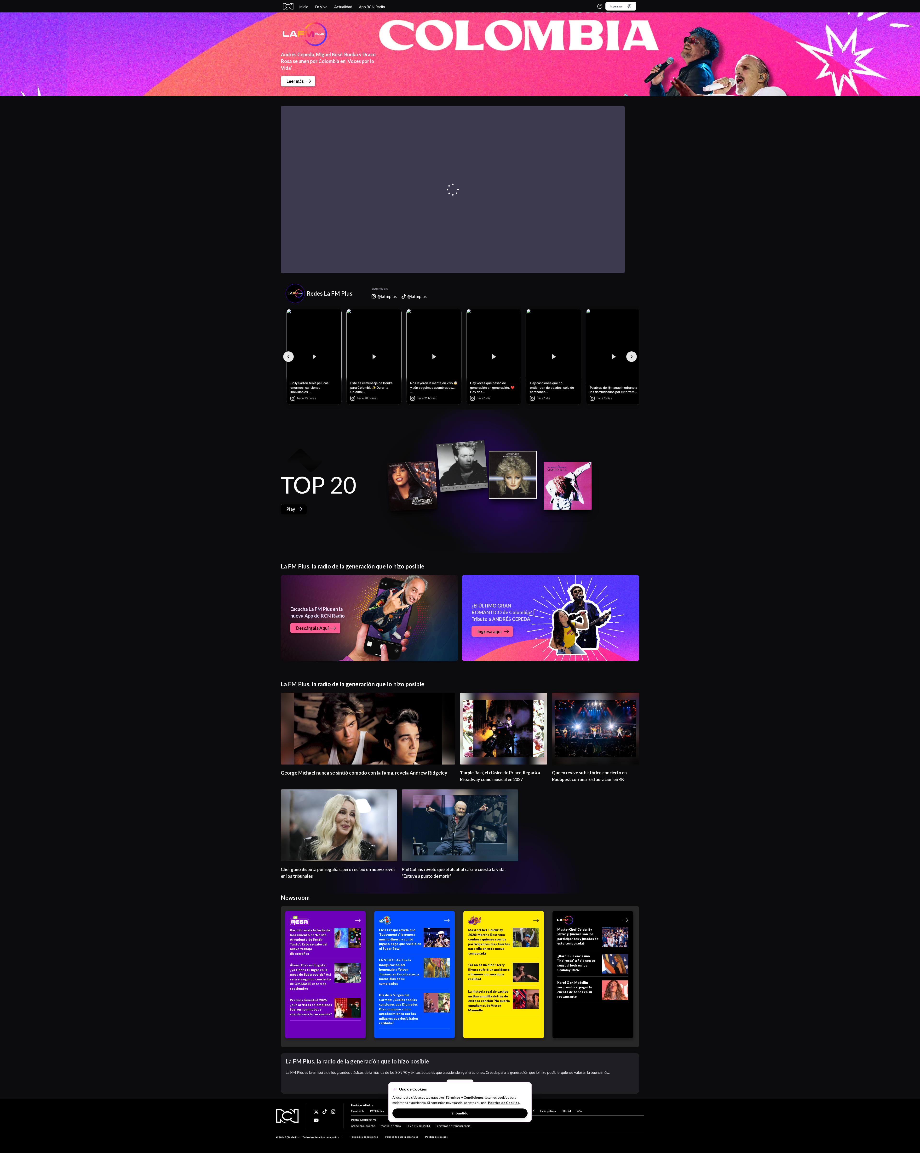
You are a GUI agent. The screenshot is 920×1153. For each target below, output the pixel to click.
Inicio (303, 6)
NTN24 (566, 1111)
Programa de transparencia (453, 1126)
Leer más (295, 81)
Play (291, 509)
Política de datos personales (401, 1136)
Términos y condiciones (364, 1136)
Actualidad (343, 6)
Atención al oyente (363, 1126)
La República (548, 1111)
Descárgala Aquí (312, 628)
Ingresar (616, 6)
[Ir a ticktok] (316, 1111)
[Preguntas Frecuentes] (600, 6)
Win (579, 1111)
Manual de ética (391, 1126)
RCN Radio (377, 1111)
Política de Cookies (503, 1103)
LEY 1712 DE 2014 (418, 1126)
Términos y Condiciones (464, 1097)
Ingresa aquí (489, 631)
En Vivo (321, 6)
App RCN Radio (372, 6)
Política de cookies (436, 1136)
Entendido (460, 1113)
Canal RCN (357, 1111)
